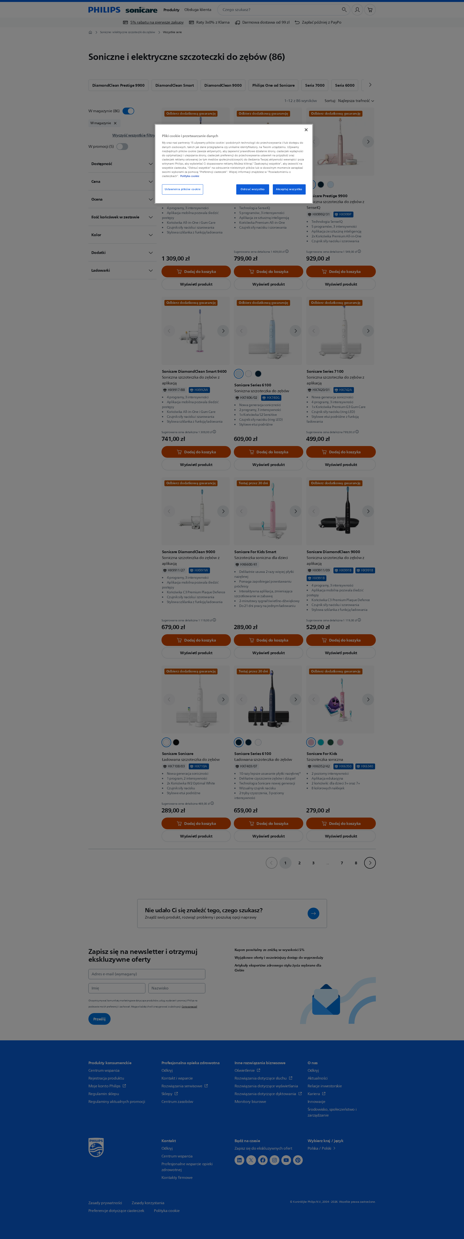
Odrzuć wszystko (253, 189)
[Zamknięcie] (306, 129)
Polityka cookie (189, 176)
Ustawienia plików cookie (183, 189)
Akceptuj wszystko (289, 189)
